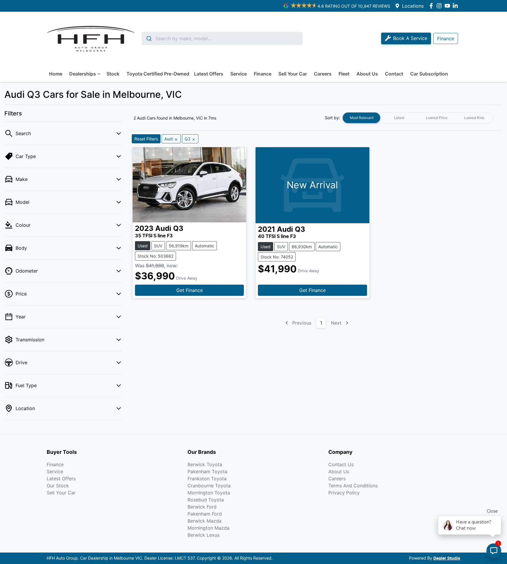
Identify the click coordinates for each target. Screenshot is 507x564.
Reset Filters (146, 138)
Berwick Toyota (204, 464)
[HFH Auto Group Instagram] (440, 6)
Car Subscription (429, 74)
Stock (113, 74)
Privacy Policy (344, 493)
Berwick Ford (202, 507)
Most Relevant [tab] (362, 117)
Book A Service (410, 38)
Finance (262, 74)
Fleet (344, 74)
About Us (367, 74)
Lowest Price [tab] (436, 117)
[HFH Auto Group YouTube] (448, 6)
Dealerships (82, 74)
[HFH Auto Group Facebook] (432, 6)
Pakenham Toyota (207, 471)
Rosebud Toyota (205, 500)
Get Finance (189, 290)
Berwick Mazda (204, 521)
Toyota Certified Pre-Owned (157, 74)
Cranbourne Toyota (209, 486)
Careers (323, 74)
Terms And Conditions (353, 486)
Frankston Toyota (207, 478)
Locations (413, 6)
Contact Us (341, 464)
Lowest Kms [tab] (474, 117)
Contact (394, 74)
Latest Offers (208, 74)
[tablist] (417, 117)
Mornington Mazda (208, 528)
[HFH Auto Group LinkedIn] (456, 6)
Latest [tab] (399, 117)
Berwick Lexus (203, 535)
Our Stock (58, 486)
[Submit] (149, 38)
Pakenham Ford (204, 514)
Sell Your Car (292, 74)
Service (238, 74)
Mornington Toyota (208, 493)
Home (55, 74)
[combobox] (222, 38)
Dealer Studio (446, 558)
